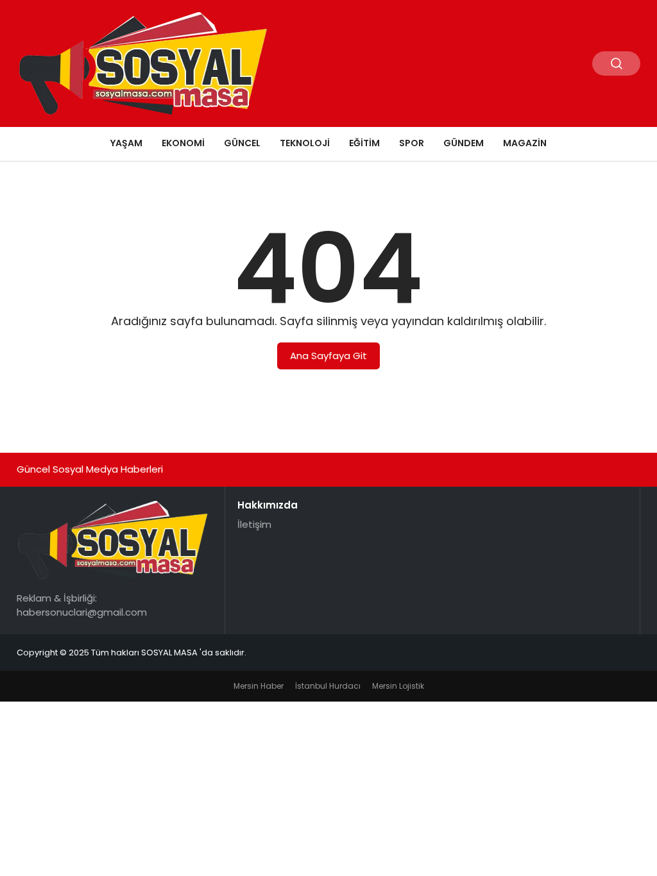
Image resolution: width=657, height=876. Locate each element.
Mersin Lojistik (398, 685)
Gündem (463, 143)
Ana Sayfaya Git (328, 355)
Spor (411, 143)
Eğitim (364, 143)
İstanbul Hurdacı (328, 685)
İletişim (254, 524)
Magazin (525, 143)
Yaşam (126, 143)
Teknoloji (305, 143)
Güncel (242, 143)
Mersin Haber (259, 685)
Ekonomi (183, 143)
